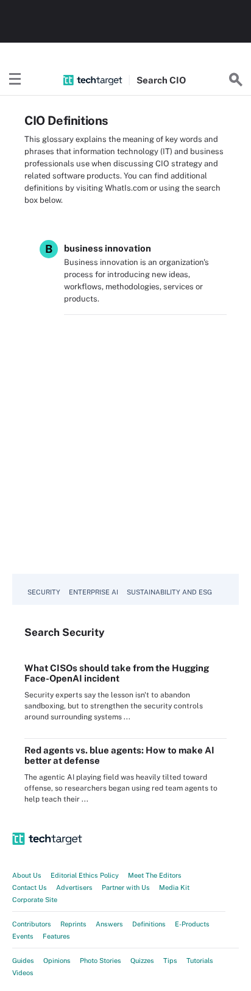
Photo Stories (100, 960)
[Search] (236, 80)
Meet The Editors (155, 875)
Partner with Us (126, 887)
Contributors (31, 924)
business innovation (107, 248)
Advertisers (74, 887)
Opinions (57, 960)
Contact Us (29, 887)
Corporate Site (34, 899)
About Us (26, 875)
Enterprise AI (93, 592)
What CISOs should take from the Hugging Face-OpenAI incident (116, 673)
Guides (23, 960)
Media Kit (174, 887)
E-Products (192, 924)
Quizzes (142, 960)
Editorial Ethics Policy (85, 875)
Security (43, 592)
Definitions (149, 924)
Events (23, 936)
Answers (109, 924)
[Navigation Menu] (15, 80)
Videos (23, 972)
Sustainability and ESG (169, 592)
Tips (170, 960)
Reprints (73, 924)
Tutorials (199, 960)
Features (56, 936)
